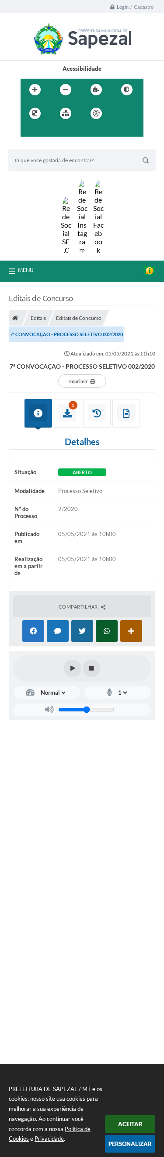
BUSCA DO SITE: (34, 145)
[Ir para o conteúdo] (121, 113)
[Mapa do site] (65, 113)
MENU (26, 270)
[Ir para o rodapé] (68, 131)
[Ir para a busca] (48, 131)
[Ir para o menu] (29, 131)
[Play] (72, 668)
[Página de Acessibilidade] (96, 113)
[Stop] (91, 668)
